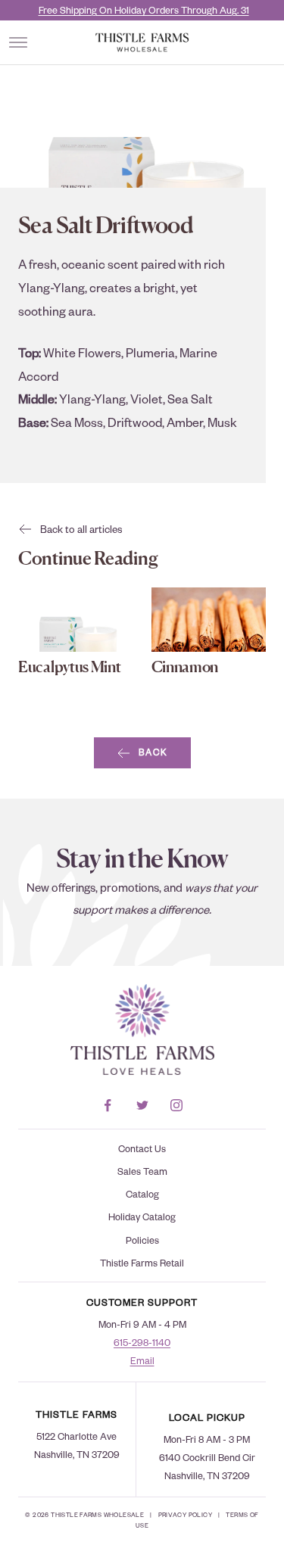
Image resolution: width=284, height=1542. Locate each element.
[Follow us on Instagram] (176, 1106)
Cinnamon (185, 667)
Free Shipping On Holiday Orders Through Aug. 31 (144, 10)
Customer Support (142, 1302)
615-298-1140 (142, 1342)
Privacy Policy (185, 1514)
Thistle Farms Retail (142, 1263)
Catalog (142, 1194)
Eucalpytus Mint (69, 667)
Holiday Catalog (142, 1216)
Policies (142, 1240)
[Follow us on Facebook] (108, 1106)
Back (153, 752)
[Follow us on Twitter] (142, 1106)
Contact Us (142, 1148)
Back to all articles (81, 528)
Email (142, 1360)
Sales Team (142, 1171)
